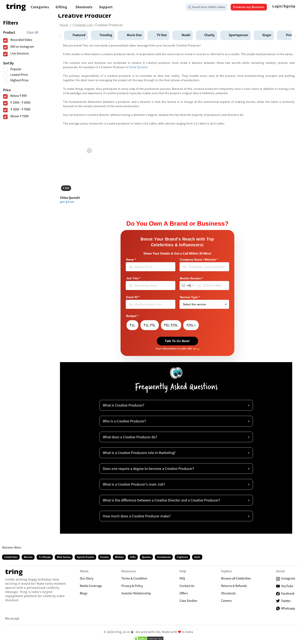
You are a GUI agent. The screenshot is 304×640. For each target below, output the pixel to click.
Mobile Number (191, 278)
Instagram (287, 578)
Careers (226, 601)
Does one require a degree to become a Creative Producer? (148, 468)
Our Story (86, 578)
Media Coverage (91, 586)
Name (131, 259)
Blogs (83, 593)
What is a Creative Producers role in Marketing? (139, 452)
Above (19, 116)
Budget (132, 316)
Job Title (133, 278)
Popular (16, 69)
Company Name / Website (199, 259)
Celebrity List (82, 25)
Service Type (190, 297)
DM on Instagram (22, 46)
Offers (184, 593)
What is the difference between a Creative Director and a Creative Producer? (161, 500)
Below (18, 95)
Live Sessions (19, 53)
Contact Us (187, 586)
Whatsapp (287, 608)
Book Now (70, 187)
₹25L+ (191, 325)
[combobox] (187, 285)
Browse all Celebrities (236, 578)
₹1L (132, 325)
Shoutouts (228, 593)
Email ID (132, 297)
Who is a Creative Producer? (124, 421)
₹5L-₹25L (171, 325)
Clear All (32, 32)
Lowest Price (19, 74)
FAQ (182, 578)
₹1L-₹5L (150, 325)
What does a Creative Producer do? (130, 437)
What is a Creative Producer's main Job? (134, 484)
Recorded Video (21, 39)
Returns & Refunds (234, 586)
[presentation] (60, 35)
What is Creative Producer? (123, 405)
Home (64, 25)
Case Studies (188, 601)
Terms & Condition (134, 578)
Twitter (285, 601)
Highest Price (19, 80)
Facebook (287, 593)
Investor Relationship (136, 593)
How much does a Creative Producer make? (137, 516)
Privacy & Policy (132, 586)
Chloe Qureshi (138, 67)
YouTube (286, 586)
